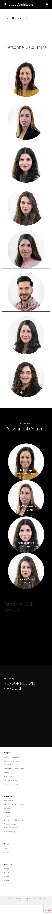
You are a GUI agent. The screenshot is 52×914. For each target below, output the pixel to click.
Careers (7, 876)
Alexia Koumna (26, 343)
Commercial (9, 773)
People (6, 872)
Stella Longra (26, 85)
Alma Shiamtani (26, 171)
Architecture (9, 801)
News (6, 848)
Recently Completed (12, 757)
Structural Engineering (13, 816)
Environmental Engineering (15, 820)
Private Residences (11, 765)
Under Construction (11, 761)
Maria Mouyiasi (26, 257)
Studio (6, 869)
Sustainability (9, 832)
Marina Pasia (26, 214)
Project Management (12, 824)
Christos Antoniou (26, 300)
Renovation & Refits (11, 780)
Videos (6, 852)
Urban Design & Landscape (14, 805)
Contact (7, 880)
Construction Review (12, 828)
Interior (7, 812)
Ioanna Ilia (26, 386)
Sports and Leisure (11, 784)
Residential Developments (14, 769)
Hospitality (8, 776)
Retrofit (7, 808)
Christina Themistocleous (26, 128)
